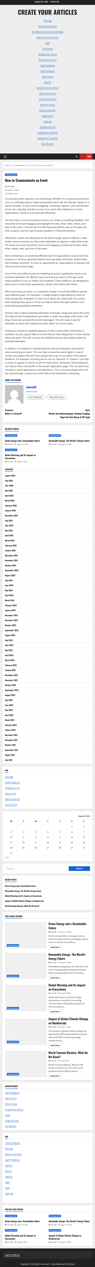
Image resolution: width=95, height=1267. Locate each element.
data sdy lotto (47, 143)
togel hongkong (12, 799)
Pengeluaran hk (12, 787)
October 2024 (10, 565)
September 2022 (11, 690)
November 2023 (11, 620)
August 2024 (10, 575)
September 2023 (11, 630)
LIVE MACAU (10, 1126)
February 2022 (11, 725)
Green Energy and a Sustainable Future (22, 440)
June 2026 (9, 485)
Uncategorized (11, 175)
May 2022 (9, 710)
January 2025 (10, 550)
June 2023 (9, 645)
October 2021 (10, 744)
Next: (69, 413)
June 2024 (9, 585)
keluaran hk (10, 793)
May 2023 (9, 650)
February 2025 (11, 545)
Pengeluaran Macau (14, 1109)
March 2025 (9, 540)
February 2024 (11, 605)
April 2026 (9, 495)
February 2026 (11, 505)
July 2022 (9, 700)
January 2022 (10, 729)
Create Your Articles (47, 11)
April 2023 (9, 655)
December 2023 (11, 615)
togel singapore (12, 1092)
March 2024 (9, 600)
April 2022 (9, 715)
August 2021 (10, 754)
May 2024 (9, 590)
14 (60, 837)
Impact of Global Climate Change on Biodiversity (24, 900)
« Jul (7, 857)
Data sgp (9, 776)
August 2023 (10, 635)
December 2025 (11, 515)
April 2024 (9, 595)
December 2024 (11, 555)
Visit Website (35, 397)
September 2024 (11, 570)
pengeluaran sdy (47, 127)
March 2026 (9, 500)
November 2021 (11, 740)
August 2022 (10, 695)
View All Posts (56, 397)
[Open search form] (77, 156)
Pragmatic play (12, 1120)
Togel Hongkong (12, 1143)
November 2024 (11, 560)
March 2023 (9, 660)
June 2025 (9, 525)
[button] (5, 156)
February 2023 (11, 665)
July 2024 (9, 580)
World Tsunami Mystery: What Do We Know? (22, 905)
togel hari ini (11, 1098)
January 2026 (10, 510)
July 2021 (8, 759)
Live (89, 156)
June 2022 (9, 705)
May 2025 (9, 530)
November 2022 (11, 680)
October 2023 (10, 625)
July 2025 (9, 520)
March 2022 (9, 720)
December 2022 (11, 675)
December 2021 (11, 735)
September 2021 (11, 750)
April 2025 (9, 535)
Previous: (13, 411)
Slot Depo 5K (11, 804)
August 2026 (10, 475)
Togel (7, 1115)
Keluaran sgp (11, 1103)
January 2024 (10, 610)
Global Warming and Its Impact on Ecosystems (20, 456)
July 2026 (9, 480)
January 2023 (10, 670)
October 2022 (10, 685)
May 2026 (9, 490)
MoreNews (56, 1264)
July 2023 (9, 640)
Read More (56, 947)
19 (36, 842)
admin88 (10, 186)
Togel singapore (12, 782)
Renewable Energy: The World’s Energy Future (69, 440)
